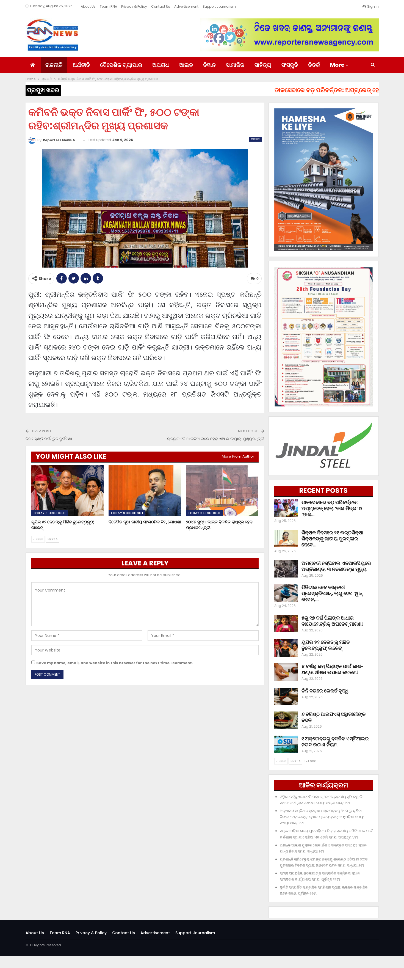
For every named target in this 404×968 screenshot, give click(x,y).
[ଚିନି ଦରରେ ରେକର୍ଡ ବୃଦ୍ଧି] (286, 696)
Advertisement (186, 6)
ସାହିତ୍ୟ (262, 65)
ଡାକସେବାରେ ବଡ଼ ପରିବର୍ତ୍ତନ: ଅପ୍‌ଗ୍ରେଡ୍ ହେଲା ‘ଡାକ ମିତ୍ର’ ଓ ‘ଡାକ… (331, 508)
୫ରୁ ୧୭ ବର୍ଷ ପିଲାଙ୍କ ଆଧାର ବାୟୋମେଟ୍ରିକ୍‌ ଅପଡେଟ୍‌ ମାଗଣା (332, 620)
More (337, 65)
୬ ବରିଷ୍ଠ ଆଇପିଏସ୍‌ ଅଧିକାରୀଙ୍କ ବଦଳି (333, 717)
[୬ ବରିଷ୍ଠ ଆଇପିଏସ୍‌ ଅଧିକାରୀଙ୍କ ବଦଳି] (286, 720)
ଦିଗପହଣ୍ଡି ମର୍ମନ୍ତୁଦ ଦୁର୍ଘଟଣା (49, 439)
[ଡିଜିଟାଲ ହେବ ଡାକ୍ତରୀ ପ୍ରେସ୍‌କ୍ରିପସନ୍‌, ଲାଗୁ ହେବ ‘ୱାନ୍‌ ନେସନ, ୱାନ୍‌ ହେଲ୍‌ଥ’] (286, 593)
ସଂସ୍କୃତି (289, 65)
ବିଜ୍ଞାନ (209, 65)
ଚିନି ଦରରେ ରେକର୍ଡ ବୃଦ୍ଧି (324, 690)
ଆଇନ (186, 65)
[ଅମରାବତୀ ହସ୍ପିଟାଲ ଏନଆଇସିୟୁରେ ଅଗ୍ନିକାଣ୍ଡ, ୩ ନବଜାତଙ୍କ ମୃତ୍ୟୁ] (286, 569)
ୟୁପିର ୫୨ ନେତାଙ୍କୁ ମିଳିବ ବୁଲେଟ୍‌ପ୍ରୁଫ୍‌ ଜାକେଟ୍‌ (325, 645)
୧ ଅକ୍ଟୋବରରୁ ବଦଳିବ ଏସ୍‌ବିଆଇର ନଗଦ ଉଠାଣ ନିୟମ (335, 741)
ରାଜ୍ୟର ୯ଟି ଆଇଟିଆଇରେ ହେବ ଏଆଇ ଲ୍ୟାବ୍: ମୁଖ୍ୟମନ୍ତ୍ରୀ (215, 439)
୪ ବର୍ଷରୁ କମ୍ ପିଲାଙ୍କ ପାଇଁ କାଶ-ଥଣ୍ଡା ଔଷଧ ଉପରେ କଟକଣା (332, 669)
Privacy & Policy (134, 6)
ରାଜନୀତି (53, 65)
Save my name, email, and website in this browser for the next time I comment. (114, 663)
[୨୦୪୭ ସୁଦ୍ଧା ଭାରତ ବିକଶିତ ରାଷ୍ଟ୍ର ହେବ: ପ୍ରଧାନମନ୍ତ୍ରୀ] (222, 490)
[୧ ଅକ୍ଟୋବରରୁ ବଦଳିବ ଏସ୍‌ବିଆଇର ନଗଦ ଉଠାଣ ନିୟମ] (286, 744)
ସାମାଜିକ (235, 65)
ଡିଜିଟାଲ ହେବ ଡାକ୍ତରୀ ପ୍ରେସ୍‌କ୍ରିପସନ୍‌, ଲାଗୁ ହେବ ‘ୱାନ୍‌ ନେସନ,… (332, 593)
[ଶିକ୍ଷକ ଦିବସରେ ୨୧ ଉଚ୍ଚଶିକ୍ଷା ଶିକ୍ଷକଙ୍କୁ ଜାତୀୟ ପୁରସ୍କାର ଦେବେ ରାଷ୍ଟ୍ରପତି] (286, 538)
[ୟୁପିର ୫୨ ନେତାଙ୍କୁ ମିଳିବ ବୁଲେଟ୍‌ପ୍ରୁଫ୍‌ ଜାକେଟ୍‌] (67, 490)
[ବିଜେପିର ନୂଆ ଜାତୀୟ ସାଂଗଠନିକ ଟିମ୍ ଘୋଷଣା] (145, 490)
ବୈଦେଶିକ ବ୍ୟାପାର (121, 65)
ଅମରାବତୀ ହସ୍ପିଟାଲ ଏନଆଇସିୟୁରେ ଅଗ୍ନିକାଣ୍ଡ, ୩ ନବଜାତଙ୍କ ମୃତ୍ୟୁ (336, 566)
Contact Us (160, 6)
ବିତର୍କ (314, 65)
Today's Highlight (49, 513)
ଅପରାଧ (160, 65)
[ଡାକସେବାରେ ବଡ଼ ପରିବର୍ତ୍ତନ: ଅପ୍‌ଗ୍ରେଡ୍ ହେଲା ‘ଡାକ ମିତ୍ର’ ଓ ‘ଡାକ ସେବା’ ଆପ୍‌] (286, 508)
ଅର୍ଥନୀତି (81, 65)
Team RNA (108, 6)
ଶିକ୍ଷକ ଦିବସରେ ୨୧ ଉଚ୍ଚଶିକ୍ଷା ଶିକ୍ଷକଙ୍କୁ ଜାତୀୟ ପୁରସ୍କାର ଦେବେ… (332, 538)
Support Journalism (219, 6)
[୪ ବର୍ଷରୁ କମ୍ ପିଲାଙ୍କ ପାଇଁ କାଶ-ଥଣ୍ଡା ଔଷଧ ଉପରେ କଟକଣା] (286, 672)
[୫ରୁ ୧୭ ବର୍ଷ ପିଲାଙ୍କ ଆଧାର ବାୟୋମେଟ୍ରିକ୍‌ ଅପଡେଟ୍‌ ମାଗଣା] (286, 623)
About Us (88, 6)
